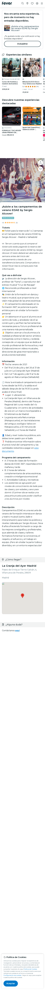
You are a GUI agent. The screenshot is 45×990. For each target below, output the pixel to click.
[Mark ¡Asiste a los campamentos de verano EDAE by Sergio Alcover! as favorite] (40, 169)
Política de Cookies (30, 969)
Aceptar (10, 983)
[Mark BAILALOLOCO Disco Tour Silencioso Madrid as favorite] (38, 60)
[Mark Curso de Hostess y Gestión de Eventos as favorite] (18, 60)
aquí (17, 630)
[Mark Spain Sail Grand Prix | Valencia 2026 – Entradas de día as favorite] (38, 109)
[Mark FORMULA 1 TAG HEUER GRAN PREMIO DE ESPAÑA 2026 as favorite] (18, 109)
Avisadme (22, 44)
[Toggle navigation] (42, 3)
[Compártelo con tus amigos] (40, 162)
